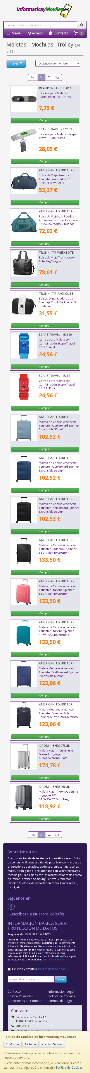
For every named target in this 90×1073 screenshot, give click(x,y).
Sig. (57, 77)
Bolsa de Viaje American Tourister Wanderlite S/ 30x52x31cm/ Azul (55, 179)
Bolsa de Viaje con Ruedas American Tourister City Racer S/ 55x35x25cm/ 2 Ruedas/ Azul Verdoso (58, 222)
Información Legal (61, 991)
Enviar (60, 979)
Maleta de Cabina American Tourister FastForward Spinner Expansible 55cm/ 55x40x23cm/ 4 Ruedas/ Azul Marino (59, 470)
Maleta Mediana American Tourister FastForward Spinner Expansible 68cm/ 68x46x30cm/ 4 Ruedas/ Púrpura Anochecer (59, 675)
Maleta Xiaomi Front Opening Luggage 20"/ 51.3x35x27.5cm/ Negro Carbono (58, 797)
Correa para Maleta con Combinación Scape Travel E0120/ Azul (57, 343)
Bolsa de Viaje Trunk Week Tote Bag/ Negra (56, 259)
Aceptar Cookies (52, 1044)
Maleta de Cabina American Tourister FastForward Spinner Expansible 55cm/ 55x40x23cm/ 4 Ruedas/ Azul (59, 427)
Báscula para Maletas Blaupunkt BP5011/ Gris (55, 95)
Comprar (45, 120)
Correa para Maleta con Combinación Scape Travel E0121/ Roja (57, 384)
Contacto (61, 33)
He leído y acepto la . (39, 969)
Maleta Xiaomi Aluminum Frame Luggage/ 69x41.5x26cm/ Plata (56, 754)
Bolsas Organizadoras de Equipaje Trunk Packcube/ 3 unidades (57, 302)
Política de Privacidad (53, 959)
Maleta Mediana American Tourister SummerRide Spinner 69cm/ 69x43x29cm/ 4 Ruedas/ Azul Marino (58, 715)
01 (41, 77)
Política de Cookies (69, 1067)
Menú (16, 33)
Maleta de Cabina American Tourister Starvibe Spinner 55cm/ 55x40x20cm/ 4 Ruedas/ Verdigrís (57, 633)
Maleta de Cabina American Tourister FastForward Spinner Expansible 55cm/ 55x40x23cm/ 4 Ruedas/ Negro (59, 511)
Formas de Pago (60, 1001)
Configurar (12, 1044)
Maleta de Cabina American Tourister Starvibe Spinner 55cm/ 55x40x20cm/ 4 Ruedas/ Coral (57, 591)
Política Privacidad (20, 996)
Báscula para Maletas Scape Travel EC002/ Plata (58, 136)
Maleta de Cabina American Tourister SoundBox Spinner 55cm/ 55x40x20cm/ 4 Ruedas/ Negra (57, 550)
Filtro (14, 64)
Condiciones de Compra (25, 1001)
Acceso (37, 33)
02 (49, 77)
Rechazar (30, 1044)
